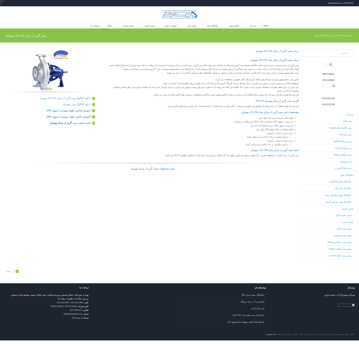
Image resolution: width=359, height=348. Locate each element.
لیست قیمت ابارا (343, 215)
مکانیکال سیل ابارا (342, 188)
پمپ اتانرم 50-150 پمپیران (40, 246)
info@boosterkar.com (335, 3)
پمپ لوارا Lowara (343, 148)
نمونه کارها (344, 35)
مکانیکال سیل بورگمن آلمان (338, 202)
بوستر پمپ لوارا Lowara (340, 255)
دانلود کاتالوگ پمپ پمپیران (76, 104)
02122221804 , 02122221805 (70, 302)
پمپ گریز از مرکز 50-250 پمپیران (115, 183)
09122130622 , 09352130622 (64, 306)
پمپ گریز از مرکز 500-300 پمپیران (115, 264)
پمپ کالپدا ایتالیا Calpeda (340, 128)
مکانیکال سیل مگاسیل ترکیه (338, 195)
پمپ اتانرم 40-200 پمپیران (218, 206)
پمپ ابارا (347, 121)
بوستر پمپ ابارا (344, 228)
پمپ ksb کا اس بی (342, 168)
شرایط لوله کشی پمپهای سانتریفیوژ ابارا (245, 322)
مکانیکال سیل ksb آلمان (340, 181)
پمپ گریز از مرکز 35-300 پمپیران (40, 200)
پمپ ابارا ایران (257, 308)
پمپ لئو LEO (345, 134)
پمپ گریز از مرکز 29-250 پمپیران (40, 215)
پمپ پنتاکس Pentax (342, 155)
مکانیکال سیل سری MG (253, 295)
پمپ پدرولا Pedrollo (342, 141)
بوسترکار (76, 317)
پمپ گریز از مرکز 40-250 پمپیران (189, 183)
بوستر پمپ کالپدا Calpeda (339, 249)
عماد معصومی (270, 334)
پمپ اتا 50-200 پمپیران (115, 232)
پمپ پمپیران (345, 161)
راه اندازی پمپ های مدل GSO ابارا (248, 315)
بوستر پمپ (348, 222)
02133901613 (76, 310)
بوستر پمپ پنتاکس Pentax (339, 242)
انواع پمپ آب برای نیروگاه (252, 301)
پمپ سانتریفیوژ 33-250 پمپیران (264, 200)
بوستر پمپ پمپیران (342, 235)
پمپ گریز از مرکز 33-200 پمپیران (264, 232)
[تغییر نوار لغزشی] (2, 2)
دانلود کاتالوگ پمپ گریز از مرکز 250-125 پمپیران (65, 98)
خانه (350, 35)
